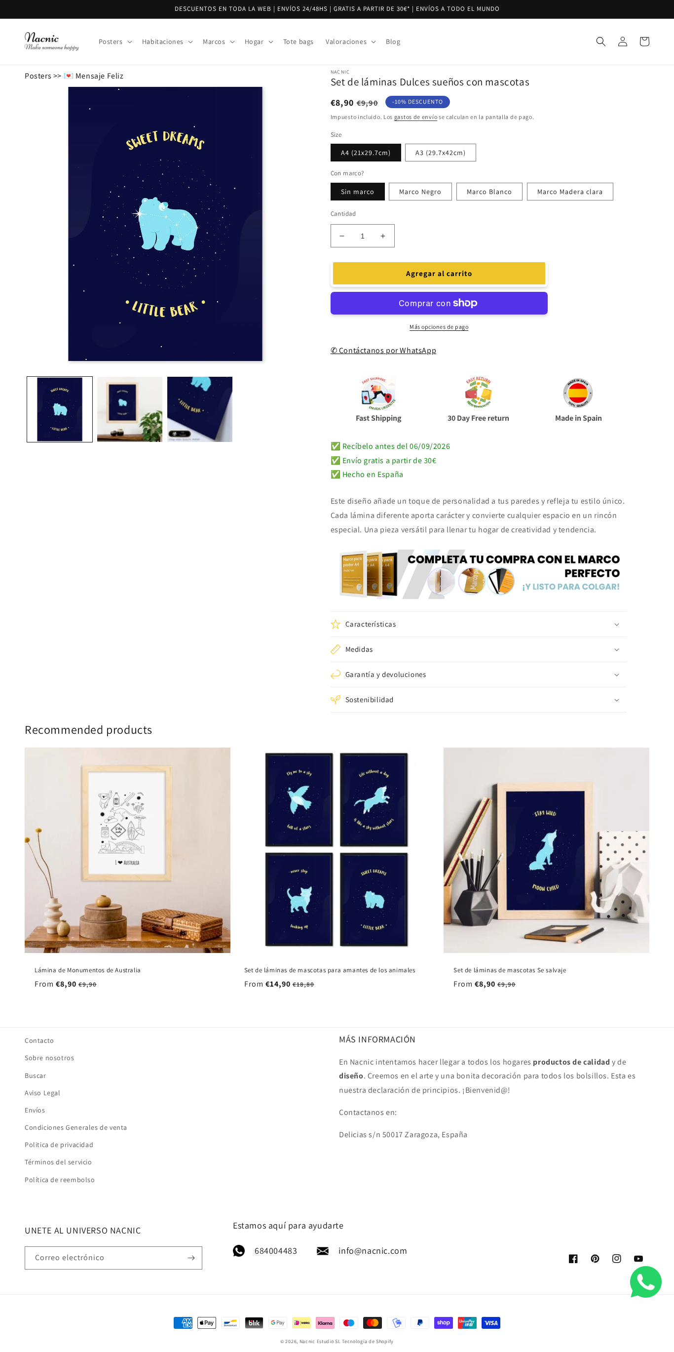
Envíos (35, 1110)
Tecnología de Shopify (368, 1341)
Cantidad (343, 213)
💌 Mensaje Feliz (94, 76)
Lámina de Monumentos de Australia (88, 970)
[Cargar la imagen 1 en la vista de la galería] (59, 409)
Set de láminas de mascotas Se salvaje (509, 970)
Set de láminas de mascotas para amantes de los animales (329, 970)
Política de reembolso (60, 1179)
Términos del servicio (58, 1161)
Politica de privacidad (59, 1144)
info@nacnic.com (372, 1250)
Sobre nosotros (49, 1057)
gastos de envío (416, 116)
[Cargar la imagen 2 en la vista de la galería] (129, 409)
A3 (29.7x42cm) (440, 152)
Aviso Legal (43, 1092)
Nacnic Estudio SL (320, 1341)
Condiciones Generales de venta (76, 1127)
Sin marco (357, 191)
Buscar (35, 1075)
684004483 (276, 1250)
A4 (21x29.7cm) (366, 152)
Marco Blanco (489, 191)
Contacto (39, 1040)
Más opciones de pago (439, 326)
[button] (114, 41)
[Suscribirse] (191, 1258)
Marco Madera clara (570, 191)
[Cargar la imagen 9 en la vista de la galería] (199, 409)
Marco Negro (420, 191)
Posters (38, 76)
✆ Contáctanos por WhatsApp (384, 350)
